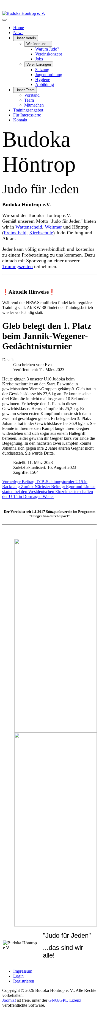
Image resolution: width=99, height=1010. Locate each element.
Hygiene (42, 79)
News (18, 32)
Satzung (42, 69)
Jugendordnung (48, 74)
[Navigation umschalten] (4, 20)
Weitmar (53, 227)
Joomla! (9, 1000)
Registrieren (23, 981)
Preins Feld (15, 232)
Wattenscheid (28, 227)
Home (18, 27)
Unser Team (25, 90)
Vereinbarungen (38, 64)
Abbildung (44, 84)
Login (18, 976)
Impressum (22, 971)
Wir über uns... (38, 44)
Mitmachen (34, 105)
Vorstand (32, 95)
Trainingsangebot (28, 110)
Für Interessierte (27, 115)
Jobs (39, 59)
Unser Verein (25, 38)
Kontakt (20, 120)
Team (29, 100)
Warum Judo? (47, 49)
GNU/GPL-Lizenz (64, 1000)
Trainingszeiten (17, 266)
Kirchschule (41, 232)
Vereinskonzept (48, 54)
